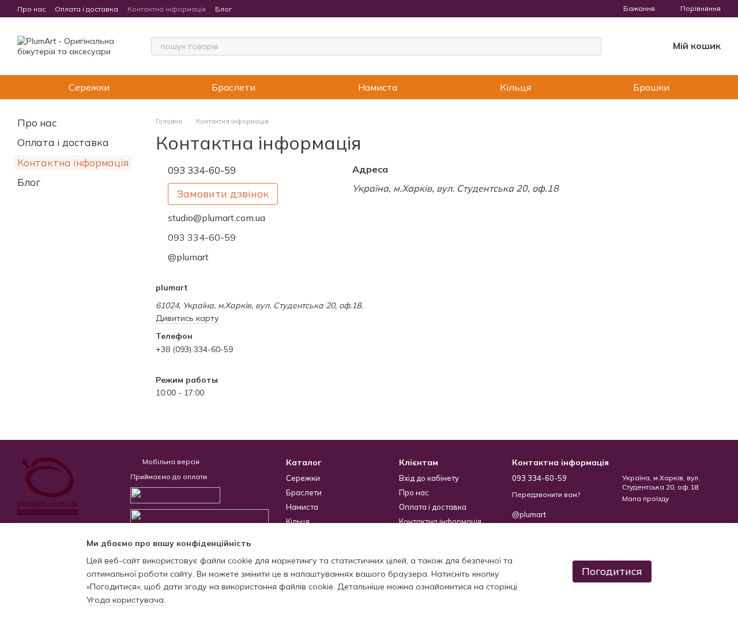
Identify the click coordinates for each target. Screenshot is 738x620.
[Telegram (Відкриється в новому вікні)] (289, 8)
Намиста (377, 87)
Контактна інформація (166, 9)
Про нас (31, 9)
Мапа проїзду (645, 498)
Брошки (651, 87)
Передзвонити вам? (546, 494)
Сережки (89, 87)
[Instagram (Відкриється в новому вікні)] (248, 8)
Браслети (233, 87)
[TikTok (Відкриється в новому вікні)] (275, 8)
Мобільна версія (170, 461)
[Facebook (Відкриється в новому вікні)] (261, 8)
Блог (223, 9)
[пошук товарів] (592, 46)
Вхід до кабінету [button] (429, 478)
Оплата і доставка (86, 9)
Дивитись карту (187, 318)
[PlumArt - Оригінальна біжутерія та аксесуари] (47, 485)
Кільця (515, 87)
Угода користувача (125, 600)
